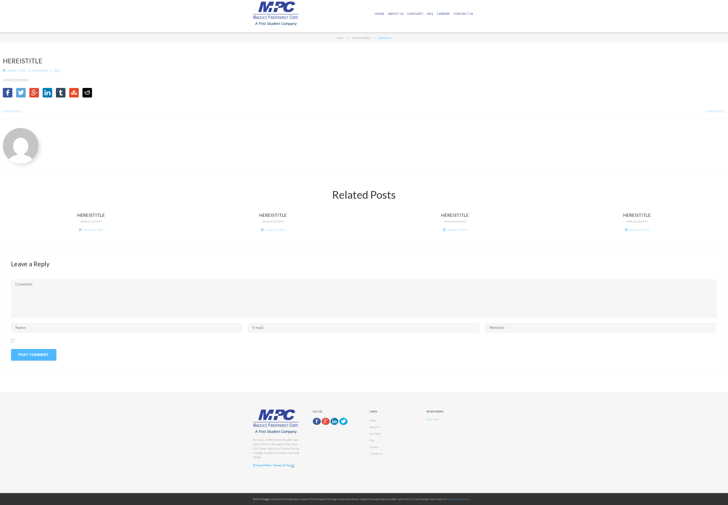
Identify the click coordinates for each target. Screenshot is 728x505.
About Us (395, 13)
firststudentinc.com (457, 499)
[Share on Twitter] (21, 92)
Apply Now (433, 419)
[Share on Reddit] (87, 92)
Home (379, 13)
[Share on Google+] (34, 92)
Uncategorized (361, 38)
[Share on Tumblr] (60, 92)
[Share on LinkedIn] (47, 92)
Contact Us (463, 13)
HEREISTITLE (12, 111)
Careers (443, 13)
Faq (430, 13)
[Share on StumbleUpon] (74, 92)
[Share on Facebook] (7, 92)
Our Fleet (415, 13)
